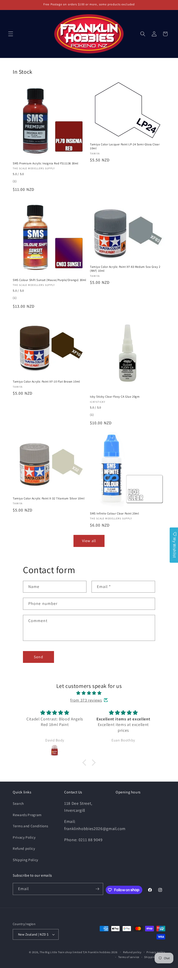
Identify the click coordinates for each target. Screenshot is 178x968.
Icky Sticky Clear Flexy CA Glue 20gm (115, 397)
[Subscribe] (97, 889)
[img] (89, 693)
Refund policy (24, 848)
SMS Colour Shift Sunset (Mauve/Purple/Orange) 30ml (49, 280)
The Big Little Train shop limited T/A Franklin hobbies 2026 (79, 952)
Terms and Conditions (30, 826)
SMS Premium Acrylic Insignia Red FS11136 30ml (45, 163)
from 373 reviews (86, 700)
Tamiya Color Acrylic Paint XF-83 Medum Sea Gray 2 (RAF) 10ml (125, 269)
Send (38, 656)
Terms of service (128, 957)
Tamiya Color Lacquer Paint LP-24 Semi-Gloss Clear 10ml (124, 146)
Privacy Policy (24, 837)
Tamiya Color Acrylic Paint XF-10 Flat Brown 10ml (46, 381)
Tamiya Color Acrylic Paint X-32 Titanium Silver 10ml (48, 498)
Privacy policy (155, 952)
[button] (10, 33)
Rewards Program (27, 814)
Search (18, 803)
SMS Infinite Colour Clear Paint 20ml (114, 513)
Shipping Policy (25, 859)
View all (89, 540)
